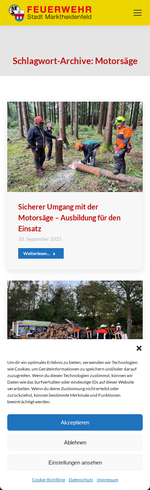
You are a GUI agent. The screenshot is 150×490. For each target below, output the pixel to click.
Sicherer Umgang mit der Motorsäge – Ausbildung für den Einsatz (69, 217)
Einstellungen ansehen (75, 462)
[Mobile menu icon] (138, 13)
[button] (139, 348)
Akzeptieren (75, 422)
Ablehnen (75, 442)
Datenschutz (81, 479)
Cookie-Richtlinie (48, 479)
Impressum (107, 479)
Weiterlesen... (36, 253)
